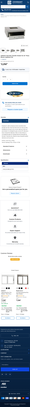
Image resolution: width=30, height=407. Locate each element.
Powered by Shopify (15, 405)
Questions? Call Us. (8, 10)
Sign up (15, 369)
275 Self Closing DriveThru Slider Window (22, 293)
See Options (7, 318)
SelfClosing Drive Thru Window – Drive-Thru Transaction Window (6, 293)
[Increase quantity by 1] (10, 79)
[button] (15, 121)
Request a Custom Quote (15, 109)
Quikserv (4, 59)
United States (15, 393)
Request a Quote (15, 193)
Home (2, 14)
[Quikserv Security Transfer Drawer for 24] (3, 50)
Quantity (4, 76)
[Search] (27, 6)
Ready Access (19, 290)
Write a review (15, 259)
